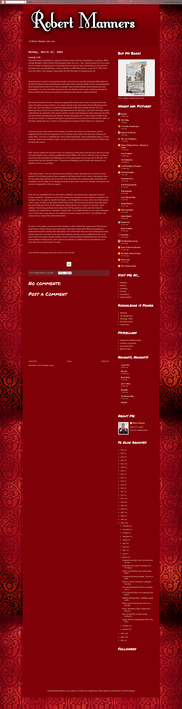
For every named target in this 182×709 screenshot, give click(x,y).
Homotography (126, 191)
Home (69, 361)
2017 (122, 477)
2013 (122, 491)
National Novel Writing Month (130, 340)
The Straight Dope (126, 316)
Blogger (132, 690)
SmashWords (124, 294)
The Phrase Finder (126, 321)
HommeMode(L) (127, 203)
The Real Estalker (127, 172)
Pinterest (123, 285)
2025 (122, 450)
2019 (122, 470)
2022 (122, 460)
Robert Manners (139, 423)
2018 (122, 474)
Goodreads (124, 288)
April (125, 553)
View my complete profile (138, 430)
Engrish (124, 114)
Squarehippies (126, 216)
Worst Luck (125, 259)
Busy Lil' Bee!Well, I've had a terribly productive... (134, 615)
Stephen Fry (125, 222)
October (125, 533)
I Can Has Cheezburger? (130, 126)
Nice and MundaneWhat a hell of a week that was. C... (137, 588)
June (124, 547)
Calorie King (124, 324)
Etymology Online (126, 318)
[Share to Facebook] (67, 273)
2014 (122, 488)
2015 (122, 484)
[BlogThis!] (62, 273)
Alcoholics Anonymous (128, 343)
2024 (122, 453)
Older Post (105, 361)
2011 (122, 498)
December (126, 526)
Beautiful (124, 390)
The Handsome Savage (129, 241)
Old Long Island (127, 210)
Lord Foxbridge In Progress (131, 166)
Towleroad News (127, 178)
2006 (122, 516)
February (126, 626)
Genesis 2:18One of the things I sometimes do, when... (136, 582)
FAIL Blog (125, 120)
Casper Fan (125, 365)
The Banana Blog (127, 396)
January (125, 629)
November (126, 529)
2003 (122, 633)
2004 (122, 523)
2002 (122, 637)
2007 (122, 512)
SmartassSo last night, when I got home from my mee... (137, 561)
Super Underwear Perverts (130, 247)
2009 (122, 505)
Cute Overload (126, 153)
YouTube (123, 291)
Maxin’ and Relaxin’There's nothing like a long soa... (136, 609)
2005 (122, 519)
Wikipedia (123, 313)
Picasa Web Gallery (126, 346)
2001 (122, 640)
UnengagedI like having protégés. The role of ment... (137, 577)
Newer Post (33, 361)
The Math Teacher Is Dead (130, 253)
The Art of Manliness (128, 139)
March (125, 557)
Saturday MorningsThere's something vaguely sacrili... (137, 599)
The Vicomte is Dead (128, 266)
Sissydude (124, 235)
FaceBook (123, 282)
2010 (122, 502)
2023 (122, 457)
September (126, 536)
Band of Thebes (127, 228)
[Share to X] (64, 273)
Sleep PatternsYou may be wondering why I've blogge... (136, 566)
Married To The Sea (128, 132)
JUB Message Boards (128, 185)
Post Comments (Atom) (46, 365)
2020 (122, 467)
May (124, 550)
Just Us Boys (125, 383)
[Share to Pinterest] (70, 273)
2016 (122, 481)
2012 (122, 495)
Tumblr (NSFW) (125, 297)
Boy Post (124, 371)
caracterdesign (115, 690)
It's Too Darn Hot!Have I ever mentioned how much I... (137, 593)
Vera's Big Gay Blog (128, 197)
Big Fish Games (125, 349)
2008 (122, 509)
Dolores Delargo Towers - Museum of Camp (134, 146)
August (125, 540)
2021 (122, 464)
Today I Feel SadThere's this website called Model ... (136, 572)
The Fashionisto (127, 160)
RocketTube (125, 377)
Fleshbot (124, 402)
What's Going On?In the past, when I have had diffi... (136, 604)
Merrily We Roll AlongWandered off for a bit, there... (137, 620)
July (124, 543)
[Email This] (59, 273)
